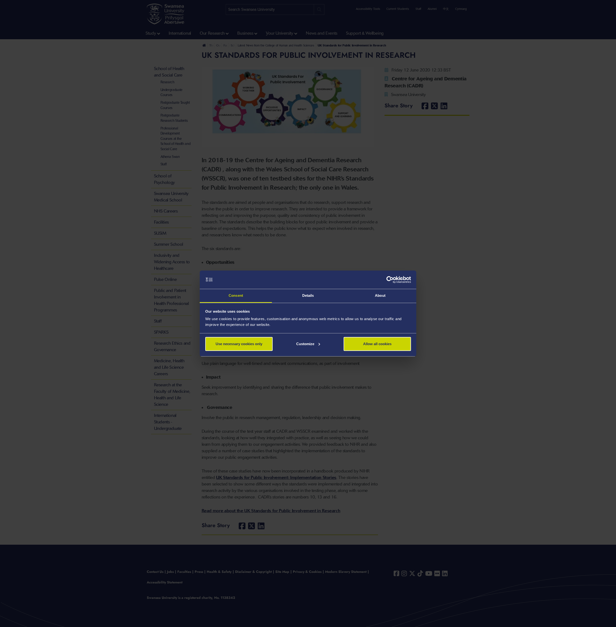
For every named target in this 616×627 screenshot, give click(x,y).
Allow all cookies (377, 344)
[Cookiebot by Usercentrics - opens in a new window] (390, 279)
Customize (305, 344)
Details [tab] (308, 295)
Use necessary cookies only (239, 344)
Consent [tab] (236, 295)
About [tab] (380, 295)
